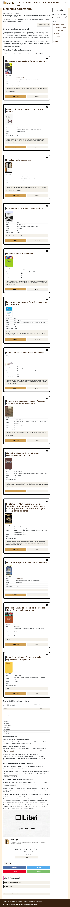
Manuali (37, 2)
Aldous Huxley (20, 77)
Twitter (39, 867)
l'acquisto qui (10, 751)
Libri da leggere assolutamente (60, 9)
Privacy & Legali (29, 904)
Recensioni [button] (37, 96)
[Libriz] (9, 2)
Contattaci (35, 904)
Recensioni (29, 2)
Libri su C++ (56, 33)
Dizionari (43, 2)
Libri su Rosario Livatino (59, 27)
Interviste (56, 2)
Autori (18, 2)
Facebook (15, 867)
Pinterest (15, 871)
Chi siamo (5, 904)
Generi (23, 2)
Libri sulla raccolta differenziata (12, 882)
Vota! (26, 857)
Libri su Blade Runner (58, 24)
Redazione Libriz (14, 839)
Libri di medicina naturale (11, 886)
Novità (50, 2)
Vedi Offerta (16, 96)
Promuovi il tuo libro (13, 904)
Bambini (18, 5)
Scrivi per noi (22, 904)
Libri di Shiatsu (57, 36)
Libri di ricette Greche (58, 30)
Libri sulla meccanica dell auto (58, 40)
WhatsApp (39, 871)
